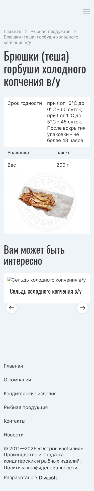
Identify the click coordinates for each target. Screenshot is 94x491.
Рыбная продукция (50, 31)
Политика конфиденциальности (40, 468)
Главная (12, 31)
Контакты (14, 421)
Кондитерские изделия (30, 393)
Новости (14, 435)
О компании (17, 380)
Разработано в (20, 477)
